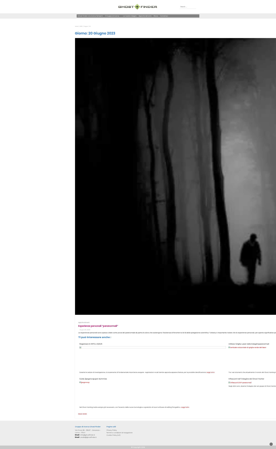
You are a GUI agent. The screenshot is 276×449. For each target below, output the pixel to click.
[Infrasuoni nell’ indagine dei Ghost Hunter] (240, 382)
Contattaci (164, 16)
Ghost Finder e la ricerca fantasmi (90, 16)
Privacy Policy (112, 430)
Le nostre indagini (129, 16)
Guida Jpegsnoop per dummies (93, 379)
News (156, 16)
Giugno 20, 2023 (85, 330)
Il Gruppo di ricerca (112, 16)
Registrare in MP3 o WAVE (90, 344)
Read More (82, 414)
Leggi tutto (210, 372)
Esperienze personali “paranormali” (98, 326)
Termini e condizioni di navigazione (120, 433)
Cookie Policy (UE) (113, 435)
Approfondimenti (145, 16)
